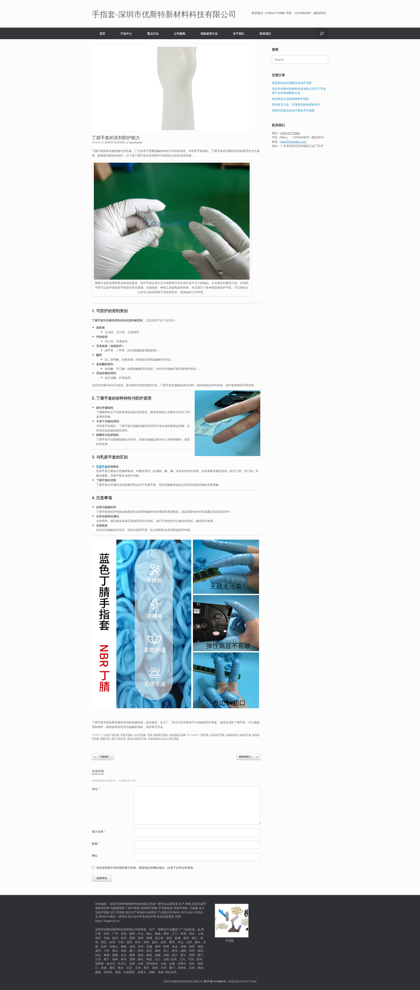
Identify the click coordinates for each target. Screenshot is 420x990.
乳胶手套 (102, 466)
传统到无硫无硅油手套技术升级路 (293, 110)
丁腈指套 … (103, 756)
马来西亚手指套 (177, 734)
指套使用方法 (209, 33)
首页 (102, 33)
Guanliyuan (136, 142)
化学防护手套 (217, 734)
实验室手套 (245, 734)
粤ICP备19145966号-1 (215, 981)
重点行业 (153, 33)
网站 (95, 855)
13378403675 (300, 137)
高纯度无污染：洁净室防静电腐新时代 (296, 104)
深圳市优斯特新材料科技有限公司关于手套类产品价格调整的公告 (299, 90)
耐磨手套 (105, 738)
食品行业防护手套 (136, 738)
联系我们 (265, 33)
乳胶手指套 (127, 734)
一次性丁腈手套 (110, 734)
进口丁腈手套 (118, 738)
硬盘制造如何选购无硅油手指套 (292, 83)
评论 (96, 789)
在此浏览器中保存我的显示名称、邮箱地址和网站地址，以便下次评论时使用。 (146, 867)
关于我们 (238, 33)
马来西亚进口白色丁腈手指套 (163, 738)
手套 (149, 734)
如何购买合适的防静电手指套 (290, 99)
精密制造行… (248, 756)
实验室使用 (232, 734)
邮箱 (96, 843)
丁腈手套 (204, 734)
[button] (321, 33)
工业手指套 (140, 734)
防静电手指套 (160, 734)
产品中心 (126, 33)
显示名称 (98, 831)
